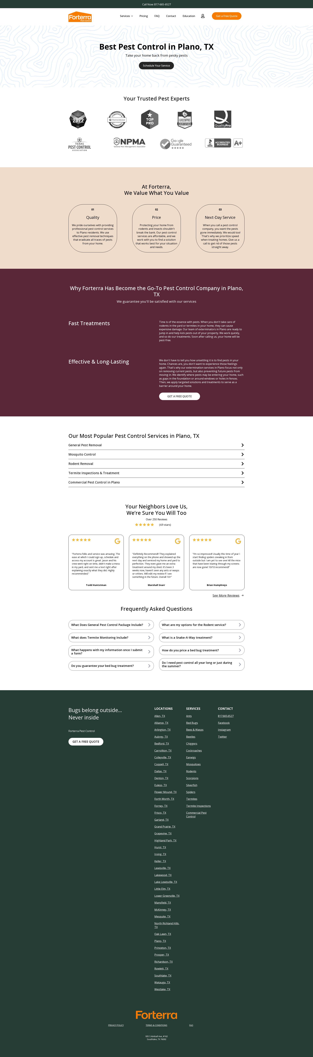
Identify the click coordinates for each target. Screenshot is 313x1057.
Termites (191, 799)
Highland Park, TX (165, 840)
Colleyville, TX (162, 757)
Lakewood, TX (162, 875)
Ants (189, 716)
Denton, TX (161, 778)
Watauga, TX (162, 982)
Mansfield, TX (162, 902)
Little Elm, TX (162, 889)
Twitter (222, 736)
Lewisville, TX (162, 868)
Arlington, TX (162, 729)
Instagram (224, 729)
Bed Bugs (192, 723)
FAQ (157, 16)
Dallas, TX (160, 771)
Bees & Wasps (194, 729)
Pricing (143, 16)
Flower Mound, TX (165, 792)
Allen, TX (159, 716)
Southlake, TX (162, 975)
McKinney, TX (162, 909)
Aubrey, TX (161, 736)
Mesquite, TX (162, 916)
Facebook (224, 723)
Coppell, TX (161, 764)
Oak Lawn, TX (162, 934)
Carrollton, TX (162, 750)
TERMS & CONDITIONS (156, 1025)
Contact (171, 16)
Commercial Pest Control (196, 814)
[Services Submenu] (133, 16)
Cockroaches (194, 750)
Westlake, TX (162, 989)
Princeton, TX (162, 948)
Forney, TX (160, 806)
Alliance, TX (161, 723)
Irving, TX (160, 854)
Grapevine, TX (162, 833)
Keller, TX (160, 861)
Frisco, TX (160, 813)
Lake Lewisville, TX (165, 882)
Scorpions (192, 778)
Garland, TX (161, 820)
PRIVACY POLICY (116, 1025)
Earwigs (191, 757)
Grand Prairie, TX (164, 826)
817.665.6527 (226, 716)
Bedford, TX (161, 743)
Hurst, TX (160, 847)
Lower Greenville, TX (166, 896)
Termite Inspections (198, 806)
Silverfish (191, 785)
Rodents (191, 771)
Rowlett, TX (161, 968)
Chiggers (191, 743)
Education (189, 16)
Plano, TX (160, 941)
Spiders (190, 792)
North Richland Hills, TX (166, 925)
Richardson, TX (163, 962)
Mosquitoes (193, 764)
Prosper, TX (161, 954)
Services (125, 16)
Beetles (190, 736)
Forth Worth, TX (164, 799)
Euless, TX (160, 785)
